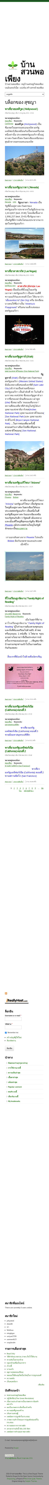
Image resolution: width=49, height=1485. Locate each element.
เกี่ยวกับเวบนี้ (13, 1096)
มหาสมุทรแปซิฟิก (12, 724)
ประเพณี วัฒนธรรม (13, 614)
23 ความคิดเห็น (18, 475)
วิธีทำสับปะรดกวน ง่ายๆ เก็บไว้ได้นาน (22, 1356)
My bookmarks (14, 1101)
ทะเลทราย (22, 528)
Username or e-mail (13, 1016)
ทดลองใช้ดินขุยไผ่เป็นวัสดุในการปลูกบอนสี (24, 1375)
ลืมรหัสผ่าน (11, 1040)
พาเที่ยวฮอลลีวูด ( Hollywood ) (21, 109)
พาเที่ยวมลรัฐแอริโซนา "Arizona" (22, 482)
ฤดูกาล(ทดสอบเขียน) (15, 1372)
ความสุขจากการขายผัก (16, 1425)
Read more (8, 180)
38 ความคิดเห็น (18, 699)
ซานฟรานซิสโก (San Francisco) (17, 766)
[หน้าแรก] (13, 66)
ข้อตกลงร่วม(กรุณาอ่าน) (18, 1063)
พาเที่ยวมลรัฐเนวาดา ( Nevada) (22, 187)
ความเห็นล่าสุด (14, 1072)
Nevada (8, 202)
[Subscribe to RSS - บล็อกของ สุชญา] (6, 994)
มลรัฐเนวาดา (10, 285)
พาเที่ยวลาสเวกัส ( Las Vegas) (20, 271)
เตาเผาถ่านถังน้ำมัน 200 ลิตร (18, 1429)
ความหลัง (11, 1378)
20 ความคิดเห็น (18, 349)
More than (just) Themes (33, 1479)
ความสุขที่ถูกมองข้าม (15, 1410)
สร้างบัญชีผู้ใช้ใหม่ (14, 1037)
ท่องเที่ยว (8, 121)
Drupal (16, 1448)
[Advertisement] (24, 29)
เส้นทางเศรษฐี (12, 1413)
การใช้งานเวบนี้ (14, 1068)
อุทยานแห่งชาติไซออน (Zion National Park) (22, 371)
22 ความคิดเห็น (18, 264)
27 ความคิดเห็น (18, 180)
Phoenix (8, 497)
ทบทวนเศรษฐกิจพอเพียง (16, 1395)
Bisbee (15, 497)
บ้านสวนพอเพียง (24, 71)
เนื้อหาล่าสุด (13, 1077)
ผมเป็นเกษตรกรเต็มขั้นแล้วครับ (19, 1407)
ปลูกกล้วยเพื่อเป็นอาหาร (16, 1363)
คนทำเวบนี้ (12, 1092)
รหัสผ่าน (8, 1024)
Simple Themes (31, 1481)
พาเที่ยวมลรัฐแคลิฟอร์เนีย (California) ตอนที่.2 (19, 749)
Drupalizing (11, 1479)
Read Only (11, 1353)
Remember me (13, 1032)
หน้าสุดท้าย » (29, 791)
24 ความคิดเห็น (18, 782)
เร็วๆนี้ (9, 1366)
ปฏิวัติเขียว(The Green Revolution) (20, 1398)
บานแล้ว (10, 1369)
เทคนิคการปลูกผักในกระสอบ (18, 1416)
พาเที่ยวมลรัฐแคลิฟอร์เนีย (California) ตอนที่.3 (19, 708)
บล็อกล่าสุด (12, 1082)
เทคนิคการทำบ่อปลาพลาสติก (18, 1432)
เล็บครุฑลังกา (12, 1381)
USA (14, 202)
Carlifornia (9, 123)
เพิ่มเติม (41, 1384)
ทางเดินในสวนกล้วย (15, 1360)
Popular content (15, 1087)
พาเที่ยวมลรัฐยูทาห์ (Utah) (19, 356)
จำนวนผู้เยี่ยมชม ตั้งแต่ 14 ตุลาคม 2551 (19, 1458)
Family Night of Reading (14, 616)
